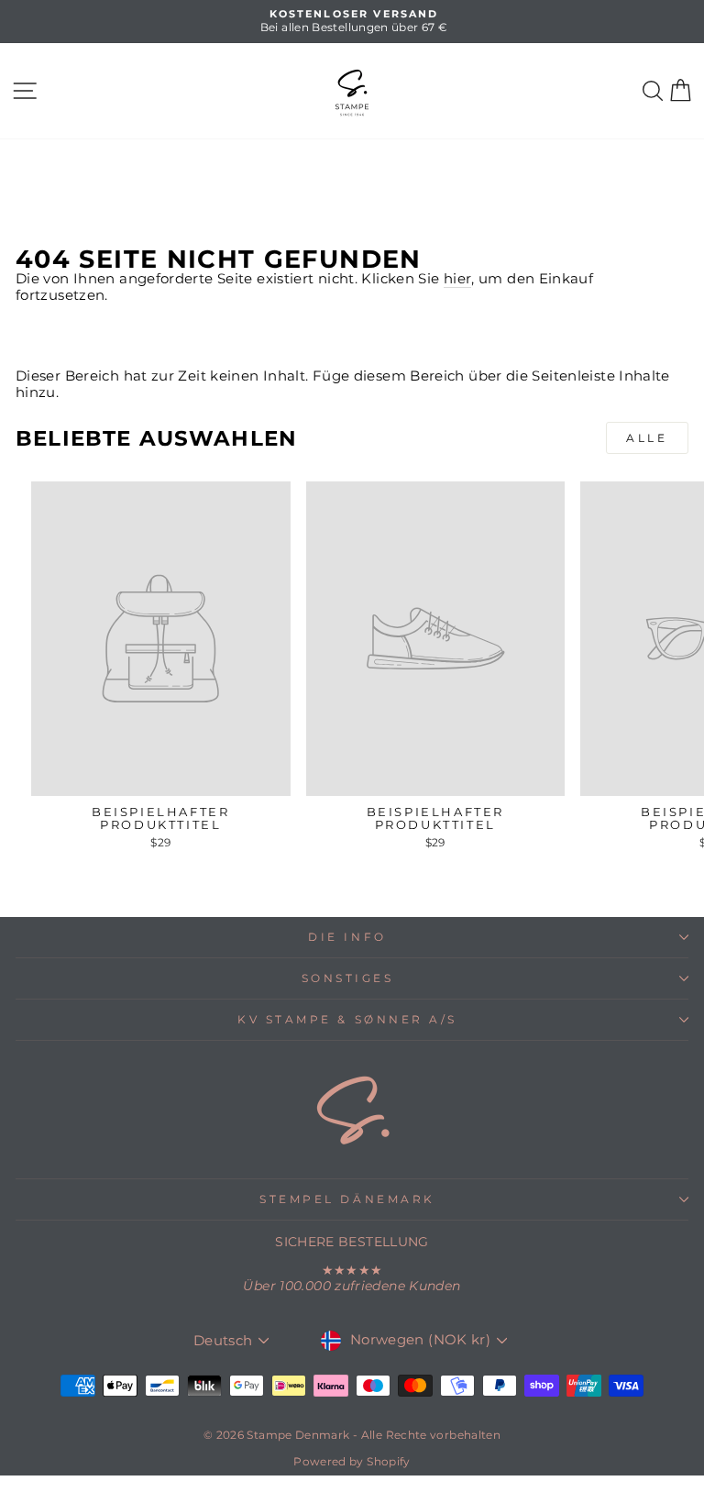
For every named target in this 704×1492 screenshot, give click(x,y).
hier (457, 279)
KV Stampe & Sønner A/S (347, 1019)
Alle (646, 438)
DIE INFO (347, 937)
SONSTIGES (348, 978)
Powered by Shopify (352, 1461)
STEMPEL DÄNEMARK (347, 1199)
